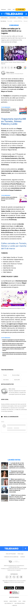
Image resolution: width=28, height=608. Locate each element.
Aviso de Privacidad (11, 553)
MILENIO (6, 601)
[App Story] (19, 587)
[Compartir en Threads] (11, 67)
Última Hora (4, 17)
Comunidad (13, 17)
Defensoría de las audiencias (11, 556)
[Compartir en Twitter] (8, 67)
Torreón (5, 375)
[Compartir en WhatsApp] (2, 67)
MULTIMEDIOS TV (9, 603)
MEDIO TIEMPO (13, 601)
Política (26, 17)
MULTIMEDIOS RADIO (20, 603)
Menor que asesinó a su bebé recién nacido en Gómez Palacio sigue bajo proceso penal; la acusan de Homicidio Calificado (17, 482)
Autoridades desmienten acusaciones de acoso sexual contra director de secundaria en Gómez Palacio (14, 354)
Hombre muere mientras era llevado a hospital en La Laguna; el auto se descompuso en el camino (14, 349)
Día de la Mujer (15, 375)
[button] (24, 67)
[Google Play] (9, 588)
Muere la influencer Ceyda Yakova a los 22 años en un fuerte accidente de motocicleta (17, 489)
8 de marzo (6, 379)
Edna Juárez (10, 72)
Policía (19, 17)
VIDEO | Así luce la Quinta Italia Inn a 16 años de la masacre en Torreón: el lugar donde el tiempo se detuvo (17, 497)
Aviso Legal (20, 553)
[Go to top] (25, 548)
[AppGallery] (14, 592)
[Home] (14, 14)
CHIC (19, 601)
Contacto (22, 556)
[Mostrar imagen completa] (24, 292)
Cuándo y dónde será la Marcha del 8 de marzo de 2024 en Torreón (9, 199)
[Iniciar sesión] (26, 14)
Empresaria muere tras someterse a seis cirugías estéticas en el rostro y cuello (17, 472)
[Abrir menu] (1, 13)
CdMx (9, 9)
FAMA (24, 601)
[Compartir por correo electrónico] (14, 67)
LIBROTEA (14, 605)
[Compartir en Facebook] (5, 67)
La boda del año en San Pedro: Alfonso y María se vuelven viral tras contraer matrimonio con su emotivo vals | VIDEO (17, 466)
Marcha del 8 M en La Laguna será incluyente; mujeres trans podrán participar (9, 110)
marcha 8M (17, 379)
